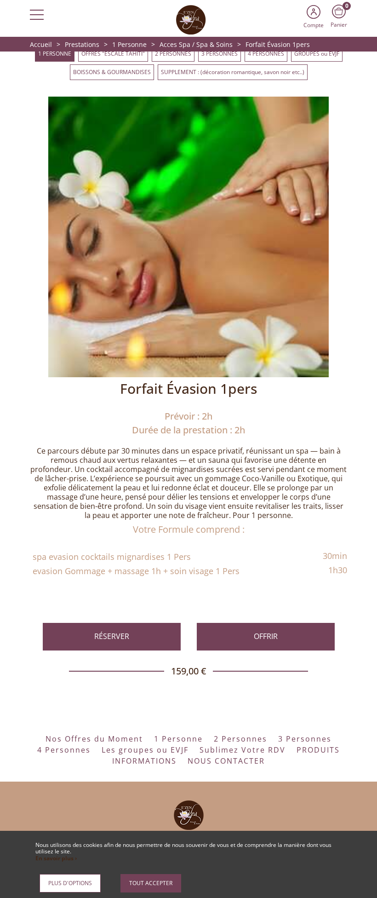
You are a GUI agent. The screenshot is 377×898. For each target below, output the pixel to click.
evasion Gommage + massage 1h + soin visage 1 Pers (136, 570)
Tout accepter (150, 883)
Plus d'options (70, 883)
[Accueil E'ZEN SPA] (188, 18)
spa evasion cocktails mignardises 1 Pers (112, 556)
